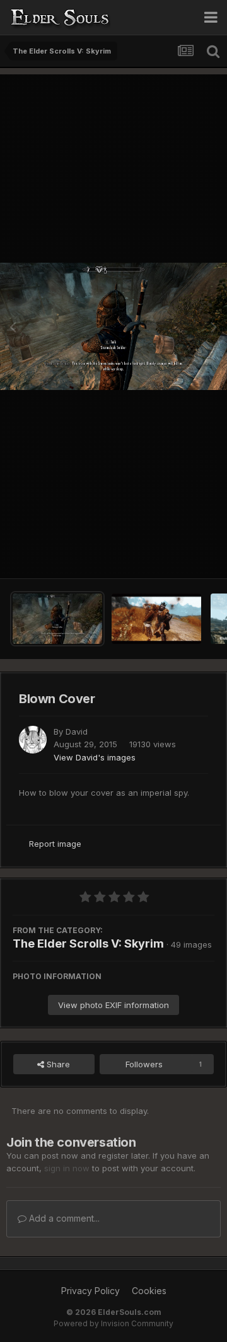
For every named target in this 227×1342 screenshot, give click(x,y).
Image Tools (174, 556)
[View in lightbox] (113, 326)
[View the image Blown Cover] (57, 619)
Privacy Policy (90, 1290)
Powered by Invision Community (113, 1323)
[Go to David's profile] (33, 740)
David (77, 731)
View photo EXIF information (113, 1005)
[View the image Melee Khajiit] (156, 619)
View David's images (95, 757)
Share (57, 1064)
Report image (55, 844)
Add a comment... (63, 1218)
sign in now (67, 1168)
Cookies (149, 1290)
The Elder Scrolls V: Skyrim (88, 943)
